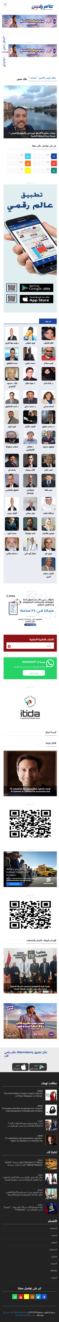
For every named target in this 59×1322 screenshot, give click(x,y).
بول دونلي (30, 513)
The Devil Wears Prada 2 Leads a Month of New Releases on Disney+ (23, 1094)
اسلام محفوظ (12, 446)
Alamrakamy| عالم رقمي (15, 1312)
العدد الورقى (5, 43)
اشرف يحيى (12, 513)
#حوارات (54, 1277)
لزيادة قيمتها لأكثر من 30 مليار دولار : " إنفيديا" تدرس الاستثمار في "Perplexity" (23, 1208)
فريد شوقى (30, 342)
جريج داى (48, 553)
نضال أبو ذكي (30, 553)
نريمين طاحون (48, 533)
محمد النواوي (12, 363)
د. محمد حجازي (48, 426)
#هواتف (54, 1242)
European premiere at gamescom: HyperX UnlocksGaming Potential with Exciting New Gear (22, 1110)
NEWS (40, 1090)
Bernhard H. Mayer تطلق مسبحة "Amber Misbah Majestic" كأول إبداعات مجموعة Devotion (24, 1164)
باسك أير (12, 469)
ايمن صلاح (48, 363)
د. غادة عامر (48, 383)
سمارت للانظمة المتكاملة (26, 1315)
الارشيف (5, 62)
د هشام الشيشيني (30, 447)
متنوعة (40, 1159)
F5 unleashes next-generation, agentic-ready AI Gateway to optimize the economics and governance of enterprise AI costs (30, 791)
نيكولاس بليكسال (30, 491)
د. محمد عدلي (30, 406)
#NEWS (54, 1270)
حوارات (40, 1120)
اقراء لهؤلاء (48, 321)
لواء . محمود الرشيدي (12, 384)
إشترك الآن (34, 673)
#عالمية (54, 1256)
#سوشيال (53, 1249)
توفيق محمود (48, 446)
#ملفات (54, 1235)
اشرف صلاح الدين (48, 574)
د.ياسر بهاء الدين (12, 342)
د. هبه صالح (30, 383)
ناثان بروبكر (30, 469)
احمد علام (48, 469)
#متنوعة (54, 1263)
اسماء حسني (48, 406)
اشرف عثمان (30, 426)
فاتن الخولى (48, 342)
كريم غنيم (12, 426)
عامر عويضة (30, 533)
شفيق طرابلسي (12, 489)
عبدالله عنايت (48, 513)
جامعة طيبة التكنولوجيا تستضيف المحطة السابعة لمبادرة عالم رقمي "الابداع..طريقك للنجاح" (30, 987)
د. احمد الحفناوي (12, 406)
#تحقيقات (53, 1228)
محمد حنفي (30, 363)
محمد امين (11, 533)
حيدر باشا (48, 489)
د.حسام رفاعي (12, 553)
